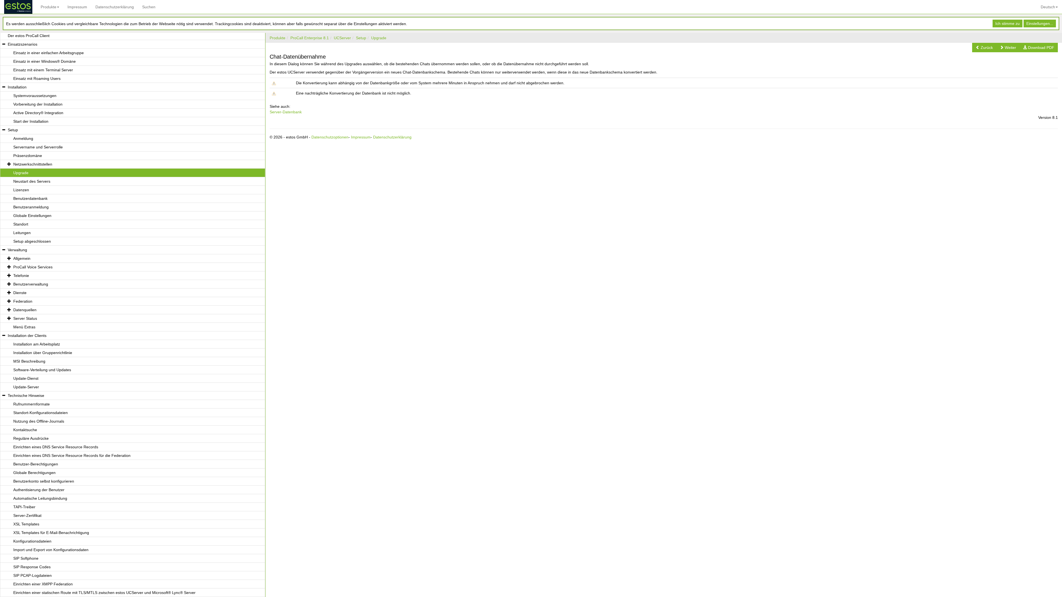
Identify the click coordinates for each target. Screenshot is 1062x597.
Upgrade (378, 38)
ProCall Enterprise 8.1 (309, 38)
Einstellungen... (1039, 23)
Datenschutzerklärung (114, 7)
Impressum (77, 7)
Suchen (148, 7)
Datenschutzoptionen (329, 137)
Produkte (48, 7)
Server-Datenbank (286, 112)
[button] (984, 47)
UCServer (342, 38)
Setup (361, 38)
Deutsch (1048, 7)
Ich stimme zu (1007, 23)
